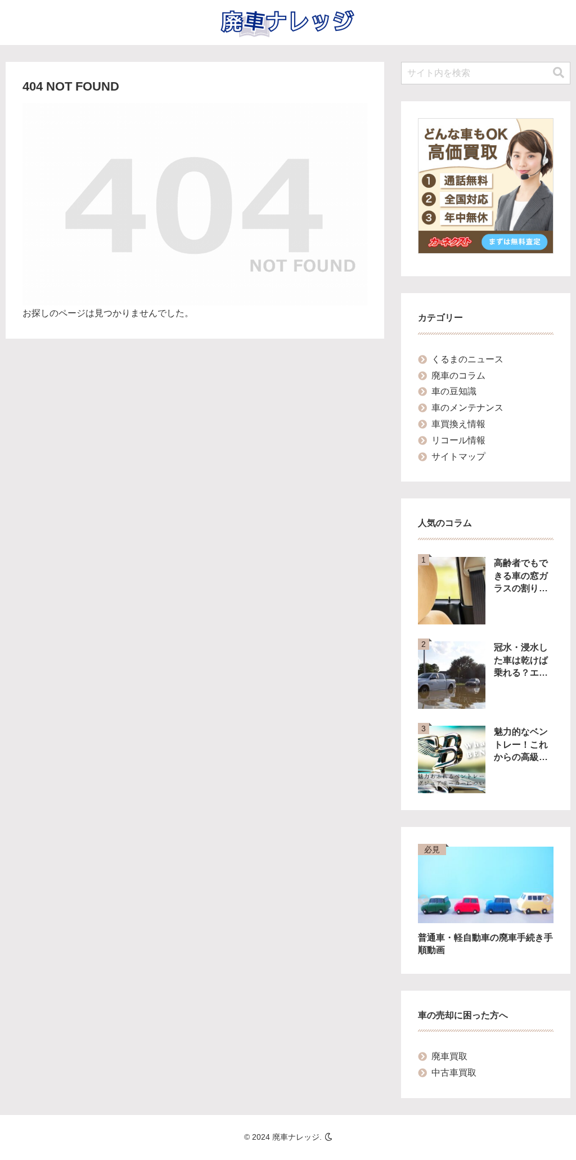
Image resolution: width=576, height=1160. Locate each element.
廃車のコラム (458, 375)
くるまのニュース (467, 359)
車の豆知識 (453, 391)
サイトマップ (458, 456)
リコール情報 (458, 440)
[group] (486, 901)
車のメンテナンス (467, 407)
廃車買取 (449, 1056)
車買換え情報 (458, 424)
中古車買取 (453, 1072)
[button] (558, 72)
